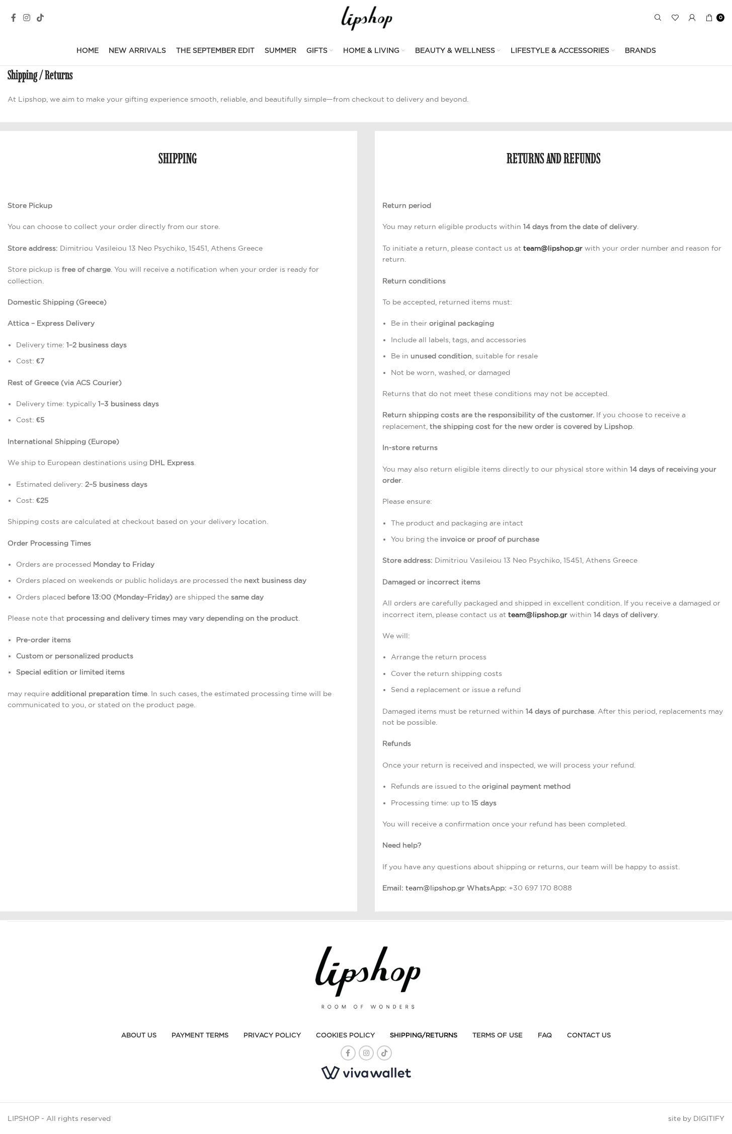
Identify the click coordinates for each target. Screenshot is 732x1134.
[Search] (658, 18)
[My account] (692, 18)
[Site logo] (366, 17)
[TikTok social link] (40, 17)
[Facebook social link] (14, 17)
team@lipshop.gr (553, 248)
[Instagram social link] (26, 17)
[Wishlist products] (675, 18)
